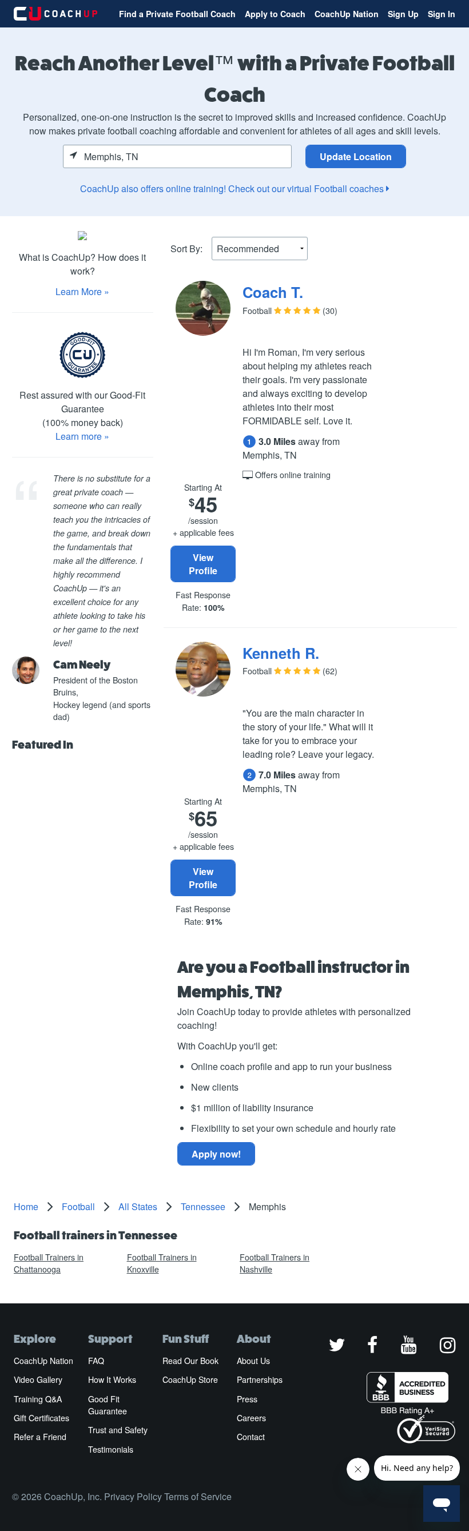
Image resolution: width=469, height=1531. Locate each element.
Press (247, 1399)
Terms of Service (198, 1496)
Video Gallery (38, 1379)
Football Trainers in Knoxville (162, 1263)
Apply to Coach (275, 13)
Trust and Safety (118, 1429)
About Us (253, 1360)
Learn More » (82, 291)
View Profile (203, 564)
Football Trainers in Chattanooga (49, 1263)
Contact (251, 1436)
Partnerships (260, 1379)
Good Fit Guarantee (107, 1405)
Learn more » (82, 436)
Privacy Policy (133, 1496)
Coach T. (273, 292)
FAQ (96, 1360)
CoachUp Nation (347, 13)
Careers (251, 1417)
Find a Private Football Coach (177, 13)
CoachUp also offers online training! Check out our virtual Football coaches (233, 188)
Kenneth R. (281, 652)
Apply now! (216, 1153)
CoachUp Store (190, 1379)
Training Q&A (38, 1399)
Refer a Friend (40, 1436)
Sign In (441, 13)
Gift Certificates (41, 1417)
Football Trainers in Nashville (274, 1263)
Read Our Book (190, 1360)
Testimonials (110, 1449)
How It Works (112, 1379)
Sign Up (403, 13)
